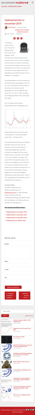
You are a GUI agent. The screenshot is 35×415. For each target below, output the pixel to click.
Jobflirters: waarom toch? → (25, 295)
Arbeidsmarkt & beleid (15, 6)
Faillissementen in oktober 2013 (16, 220)
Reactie (7, 244)
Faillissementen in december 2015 (16, 215)
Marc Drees (11, 27)
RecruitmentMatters (6, 410)
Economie (4, 6)
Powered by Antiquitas (17, 412)
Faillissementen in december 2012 (16, 217)
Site (6, 277)
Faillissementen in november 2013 (16, 212)
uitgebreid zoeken (29, 315)
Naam (7, 261)
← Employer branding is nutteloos (10, 295)
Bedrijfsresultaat (23, 32)
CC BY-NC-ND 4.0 (20, 410)
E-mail (7, 269)
